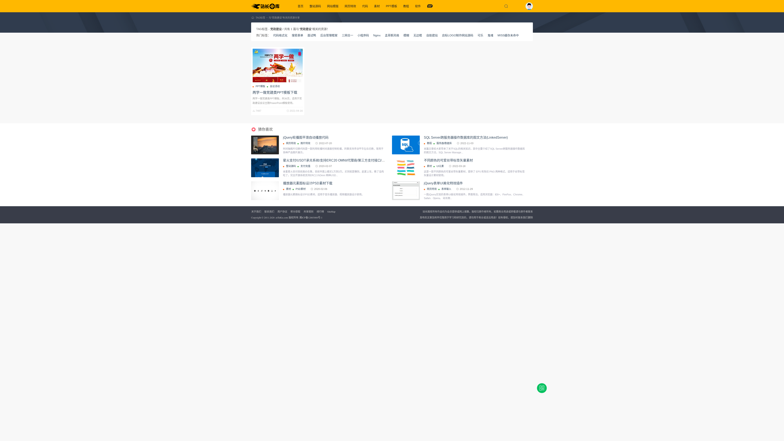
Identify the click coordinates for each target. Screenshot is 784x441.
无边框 (417, 35)
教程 (406, 6)
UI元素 (440, 166)
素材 (377, 6)
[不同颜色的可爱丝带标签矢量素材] (406, 167)
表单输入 (446, 189)
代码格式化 (280, 35)
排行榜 (320, 211)
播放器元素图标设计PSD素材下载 (307, 183)
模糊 (406, 35)
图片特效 (305, 143)
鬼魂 (490, 35)
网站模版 (333, 6)
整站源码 (315, 6)
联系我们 (269, 211)
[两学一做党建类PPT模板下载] (278, 65)
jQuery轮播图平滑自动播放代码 (306, 137)
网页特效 (350, 6)
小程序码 (363, 35)
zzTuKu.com (282, 217)
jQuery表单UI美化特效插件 (443, 183)
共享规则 (308, 211)
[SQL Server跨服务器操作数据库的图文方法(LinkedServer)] (406, 145)
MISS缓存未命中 (508, 35)
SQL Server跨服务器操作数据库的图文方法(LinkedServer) (466, 137)
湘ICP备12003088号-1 (310, 217)
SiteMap (331, 211)
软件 (418, 6)
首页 (300, 6)
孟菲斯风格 (392, 35)
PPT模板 (391, 6)
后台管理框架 (328, 35)
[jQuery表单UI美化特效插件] (406, 191)
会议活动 (275, 86)
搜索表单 (297, 35)
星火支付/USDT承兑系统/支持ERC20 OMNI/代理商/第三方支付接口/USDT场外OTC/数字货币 (350, 160)
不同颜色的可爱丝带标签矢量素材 (448, 160)
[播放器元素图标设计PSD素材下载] (265, 190)
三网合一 (347, 35)
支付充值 (305, 166)
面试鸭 (311, 35)
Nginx (377, 35)
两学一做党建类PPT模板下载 (275, 93)
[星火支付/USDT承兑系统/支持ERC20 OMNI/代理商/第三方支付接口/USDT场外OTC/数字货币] (265, 167)
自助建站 (432, 35)
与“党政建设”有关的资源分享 (284, 17)
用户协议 (282, 211)
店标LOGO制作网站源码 (457, 35)
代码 (365, 6)
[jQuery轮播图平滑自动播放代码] (265, 145)
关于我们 (256, 211)
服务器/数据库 (444, 143)
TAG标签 (260, 17)
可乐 (480, 35)
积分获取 (295, 211)
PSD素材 (301, 189)
